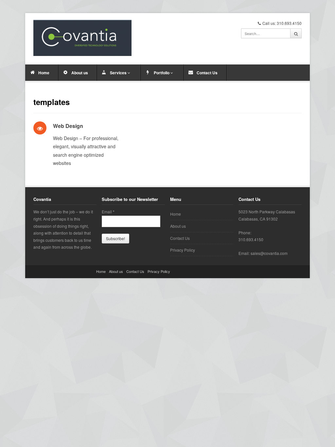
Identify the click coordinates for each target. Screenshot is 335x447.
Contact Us (207, 73)
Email (108, 212)
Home (43, 73)
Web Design (68, 126)
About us (79, 73)
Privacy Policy (182, 250)
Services (119, 73)
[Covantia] (82, 38)
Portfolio (162, 73)
